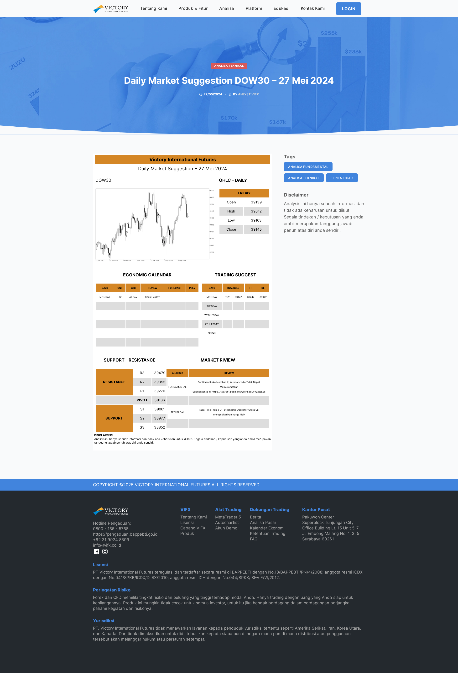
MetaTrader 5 (228, 517)
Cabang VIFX (192, 528)
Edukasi (282, 8)
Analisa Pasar (263, 522)
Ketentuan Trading (267, 533)
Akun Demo (226, 528)
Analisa (226, 8)
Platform (254, 8)
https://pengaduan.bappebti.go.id (125, 534)
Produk (187, 533)
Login (349, 8)
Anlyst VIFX (248, 94)
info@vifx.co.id (107, 545)
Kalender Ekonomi (267, 528)
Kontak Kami (313, 8)
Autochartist (227, 522)
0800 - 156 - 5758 (110, 528)
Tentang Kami (153, 8)
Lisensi (187, 522)
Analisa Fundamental (308, 167)
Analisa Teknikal (229, 65)
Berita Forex (342, 178)
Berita (255, 517)
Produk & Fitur (193, 8)
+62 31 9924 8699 (111, 539)
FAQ (254, 539)
